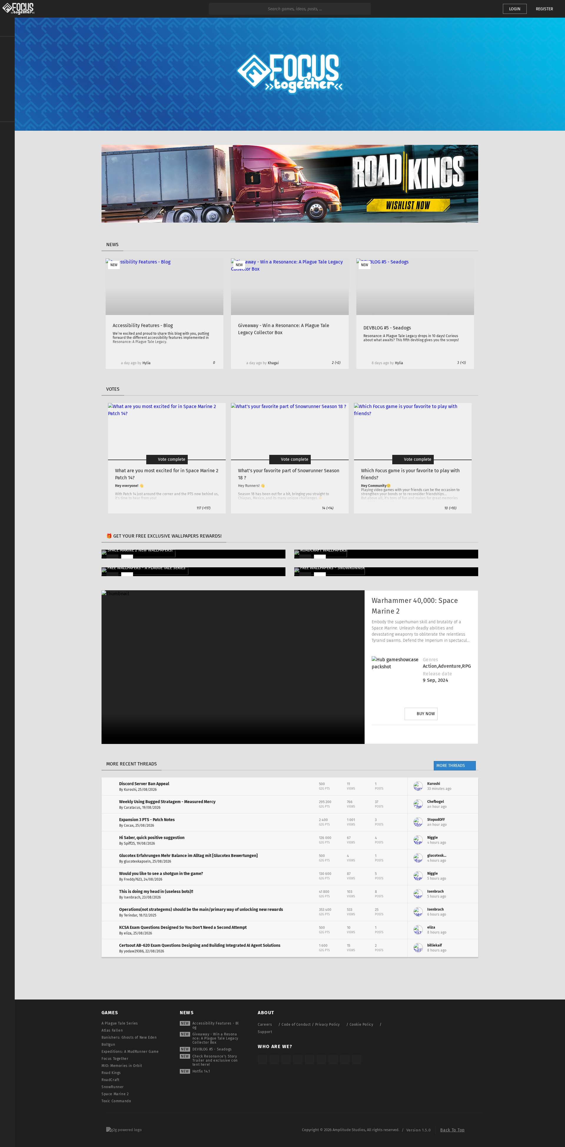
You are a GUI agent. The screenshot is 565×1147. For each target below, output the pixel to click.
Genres (430, 659)
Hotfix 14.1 (201, 1071)
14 (327, 508)
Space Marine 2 (115, 1094)
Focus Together (115, 1059)
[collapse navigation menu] (7, 27)
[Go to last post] (469, 786)
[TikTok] (286, 1059)
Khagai (273, 363)
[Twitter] (407, 734)
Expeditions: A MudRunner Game (130, 1052)
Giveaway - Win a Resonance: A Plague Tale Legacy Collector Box (215, 1038)
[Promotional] (290, 221)
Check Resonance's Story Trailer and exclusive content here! (215, 1060)
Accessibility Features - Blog (215, 1025)
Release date (437, 674)
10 (450, 508)
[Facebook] (440, 734)
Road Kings (111, 1073)
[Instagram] (390, 734)
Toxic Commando (116, 1101)
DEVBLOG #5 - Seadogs (212, 1049)
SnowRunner (113, 1087)
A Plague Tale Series (120, 1023)
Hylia (146, 363)
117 (203, 508)
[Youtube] (423, 734)
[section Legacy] (7, 130)
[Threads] (333, 1059)
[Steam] (309, 1059)
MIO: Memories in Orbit (122, 1066)
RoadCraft (110, 1080)
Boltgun (108, 1044)
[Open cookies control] (488, 9)
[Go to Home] (17, 9)
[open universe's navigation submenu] (7, 44)
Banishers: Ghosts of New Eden (129, 1037)
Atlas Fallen (112, 1030)
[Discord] (456, 734)
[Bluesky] (345, 1059)
